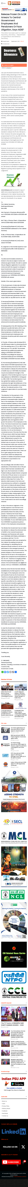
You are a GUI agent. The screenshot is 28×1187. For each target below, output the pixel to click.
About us (4, 1101)
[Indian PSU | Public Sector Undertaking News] (14, 3)
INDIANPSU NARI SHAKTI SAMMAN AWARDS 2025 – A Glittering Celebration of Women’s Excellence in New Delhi (18, 1063)
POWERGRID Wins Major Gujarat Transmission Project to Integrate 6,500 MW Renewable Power (21, 713)
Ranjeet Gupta (5, 41)
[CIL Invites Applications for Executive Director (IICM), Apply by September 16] (5, 730)
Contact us (5, 1116)
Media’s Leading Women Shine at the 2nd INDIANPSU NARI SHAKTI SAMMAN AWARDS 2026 (19, 1044)
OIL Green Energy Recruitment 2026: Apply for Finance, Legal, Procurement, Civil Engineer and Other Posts (19, 746)
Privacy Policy (5, 1106)
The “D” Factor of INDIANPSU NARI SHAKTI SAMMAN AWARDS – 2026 (12, 1024)
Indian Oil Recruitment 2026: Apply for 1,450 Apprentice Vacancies (18, 763)
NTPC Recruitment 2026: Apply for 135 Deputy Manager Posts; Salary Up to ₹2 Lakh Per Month (18, 755)
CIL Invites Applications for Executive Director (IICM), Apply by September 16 (18, 729)
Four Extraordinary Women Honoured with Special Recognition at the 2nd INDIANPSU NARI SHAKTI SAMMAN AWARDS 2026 (18, 1034)
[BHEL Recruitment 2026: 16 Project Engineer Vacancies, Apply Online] (5, 737)
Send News (5, 1113)
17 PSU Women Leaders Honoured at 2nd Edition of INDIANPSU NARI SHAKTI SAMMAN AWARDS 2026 (18, 1053)
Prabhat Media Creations (20, 1176)
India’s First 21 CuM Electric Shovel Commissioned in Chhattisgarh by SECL (7, 694)
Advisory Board (6, 1108)
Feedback (4, 1111)
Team (3, 1103)
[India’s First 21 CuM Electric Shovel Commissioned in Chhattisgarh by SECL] (7, 686)
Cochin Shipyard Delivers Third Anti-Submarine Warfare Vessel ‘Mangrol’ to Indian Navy (20, 695)
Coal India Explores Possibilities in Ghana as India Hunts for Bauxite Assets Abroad (7, 713)
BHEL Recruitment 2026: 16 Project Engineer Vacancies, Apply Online (18, 737)
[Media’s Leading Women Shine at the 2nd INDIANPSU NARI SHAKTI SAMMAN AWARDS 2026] (5, 1044)
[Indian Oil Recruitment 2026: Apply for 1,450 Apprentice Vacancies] (5, 764)
